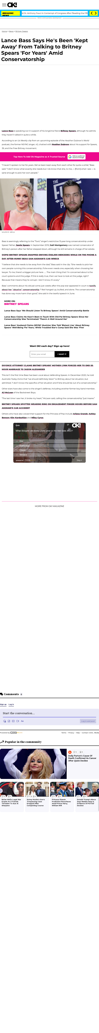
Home (4, 31)
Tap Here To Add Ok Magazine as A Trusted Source (39, 157)
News (11, 31)
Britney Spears (21, 31)
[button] (5, 5)
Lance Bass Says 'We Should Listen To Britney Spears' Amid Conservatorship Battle (46, 311)
